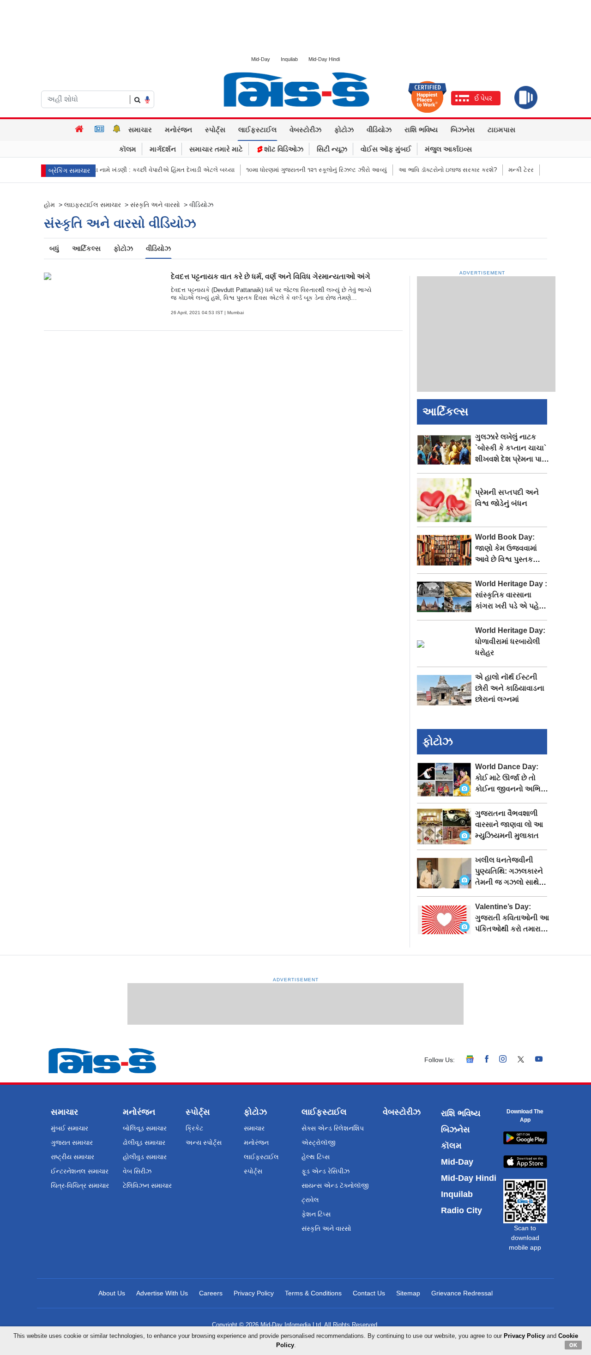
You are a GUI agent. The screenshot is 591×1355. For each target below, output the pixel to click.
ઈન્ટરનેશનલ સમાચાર (80, 1171)
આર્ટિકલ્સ (86, 248)
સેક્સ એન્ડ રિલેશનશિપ (333, 1128)
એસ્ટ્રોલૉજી (319, 1142)
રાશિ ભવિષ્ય (421, 130)
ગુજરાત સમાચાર (72, 1142)
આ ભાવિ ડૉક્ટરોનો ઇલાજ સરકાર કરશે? (430, 169)
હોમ (49, 204)
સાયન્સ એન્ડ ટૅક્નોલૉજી (335, 1185)
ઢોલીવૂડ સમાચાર (144, 1142)
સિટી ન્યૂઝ (332, 149)
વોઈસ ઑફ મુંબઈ (386, 149)
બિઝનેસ (463, 130)
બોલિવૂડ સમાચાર (145, 1128)
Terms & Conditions (313, 1293)
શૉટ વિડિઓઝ (282, 149)
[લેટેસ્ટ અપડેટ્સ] (117, 130)
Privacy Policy (254, 1293)
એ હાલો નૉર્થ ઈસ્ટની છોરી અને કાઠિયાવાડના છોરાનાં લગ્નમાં (509, 688)
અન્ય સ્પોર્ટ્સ (204, 1142)
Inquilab (289, 59)
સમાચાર (140, 130)
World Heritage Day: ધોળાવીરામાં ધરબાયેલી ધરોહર (510, 641)
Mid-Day (260, 59)
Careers (211, 1293)
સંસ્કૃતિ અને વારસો (155, 204)
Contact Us (369, 1293)
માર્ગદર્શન (163, 149)
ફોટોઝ (344, 130)
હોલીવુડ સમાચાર (145, 1157)
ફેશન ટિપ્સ (316, 1214)
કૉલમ (127, 149)
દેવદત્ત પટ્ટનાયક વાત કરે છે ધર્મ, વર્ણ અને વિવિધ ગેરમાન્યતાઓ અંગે (270, 276)
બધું (54, 248)
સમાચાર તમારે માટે (216, 149)
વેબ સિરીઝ (137, 1171)
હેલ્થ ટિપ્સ (316, 1157)
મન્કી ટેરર (503, 169)
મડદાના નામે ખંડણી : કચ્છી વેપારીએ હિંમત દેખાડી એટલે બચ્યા (139, 169)
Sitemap (408, 1293)
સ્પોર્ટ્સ (215, 130)
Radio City (461, 1210)
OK (573, 1345)
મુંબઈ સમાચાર (69, 1128)
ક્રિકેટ (194, 1128)
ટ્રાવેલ (310, 1199)
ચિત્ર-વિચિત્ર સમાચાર (80, 1185)
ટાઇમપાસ (501, 130)
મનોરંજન (178, 130)
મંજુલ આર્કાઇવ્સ (448, 149)
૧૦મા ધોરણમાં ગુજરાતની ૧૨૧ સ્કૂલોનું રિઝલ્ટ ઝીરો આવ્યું (299, 169)
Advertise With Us (162, 1293)
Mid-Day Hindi (324, 59)
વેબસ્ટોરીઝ (305, 130)
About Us (111, 1293)
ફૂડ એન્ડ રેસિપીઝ (326, 1171)
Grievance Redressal (462, 1293)
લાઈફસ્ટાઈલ (257, 130)
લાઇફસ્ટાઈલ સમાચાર (92, 204)
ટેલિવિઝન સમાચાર (147, 1185)
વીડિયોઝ (379, 130)
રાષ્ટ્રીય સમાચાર (72, 1157)
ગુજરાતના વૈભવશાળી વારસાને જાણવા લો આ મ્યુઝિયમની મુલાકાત (509, 824)
